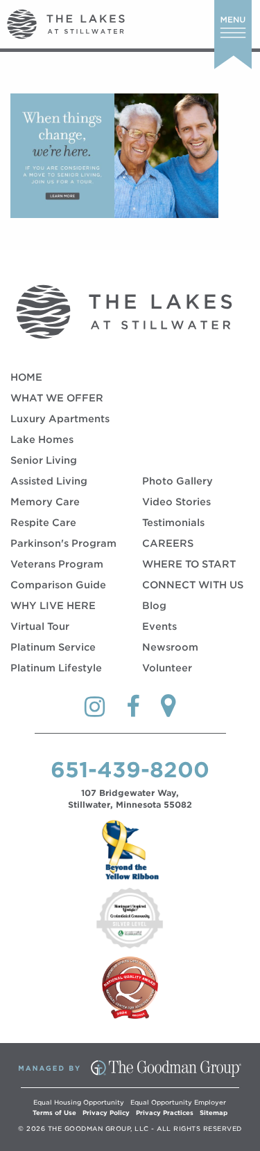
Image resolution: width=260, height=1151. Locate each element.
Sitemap (213, 1112)
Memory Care (45, 501)
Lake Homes (41, 439)
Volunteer (167, 667)
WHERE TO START (189, 564)
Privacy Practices (164, 1112)
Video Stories (176, 501)
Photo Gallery (177, 481)
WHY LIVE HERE (53, 605)
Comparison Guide (58, 584)
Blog (154, 605)
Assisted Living (48, 481)
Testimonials (173, 522)
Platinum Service (53, 647)
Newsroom (170, 647)
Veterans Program (56, 564)
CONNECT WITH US (192, 584)
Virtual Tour (39, 626)
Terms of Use (54, 1112)
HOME (26, 377)
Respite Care (43, 522)
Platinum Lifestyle (56, 667)
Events (159, 626)
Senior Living (43, 460)
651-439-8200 (130, 769)
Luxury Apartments (60, 418)
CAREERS (167, 543)
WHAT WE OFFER (56, 398)
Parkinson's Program (63, 543)
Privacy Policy (106, 1112)
